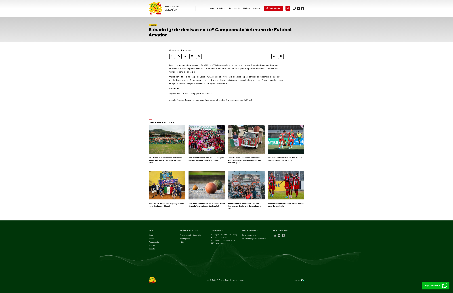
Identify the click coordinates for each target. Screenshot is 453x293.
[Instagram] (294, 8)
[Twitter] (298, 8)
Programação (234, 8)
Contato (256, 8)
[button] (287, 8)
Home (211, 8)
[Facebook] (302, 8)
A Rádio (220, 8)
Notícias (246, 8)
